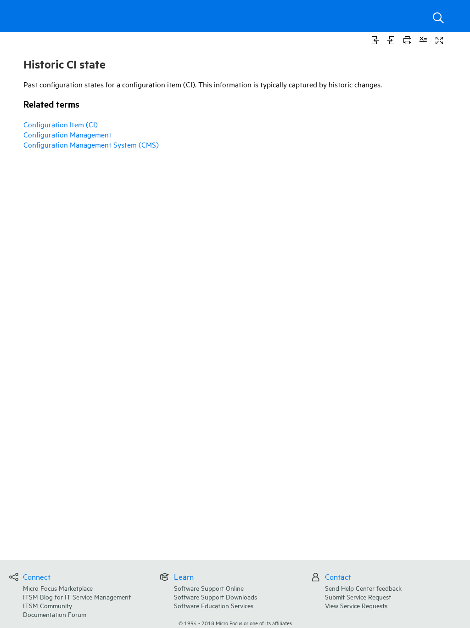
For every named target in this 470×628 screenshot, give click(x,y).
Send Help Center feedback (363, 587)
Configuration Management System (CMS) (91, 144)
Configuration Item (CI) (60, 124)
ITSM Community (47, 605)
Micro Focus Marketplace (58, 587)
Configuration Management (67, 134)
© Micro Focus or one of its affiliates (235, 623)
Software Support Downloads (215, 596)
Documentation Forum (54, 614)
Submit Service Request (358, 596)
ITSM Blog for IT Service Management (77, 596)
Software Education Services (213, 605)
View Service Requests (356, 605)
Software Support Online (209, 587)
